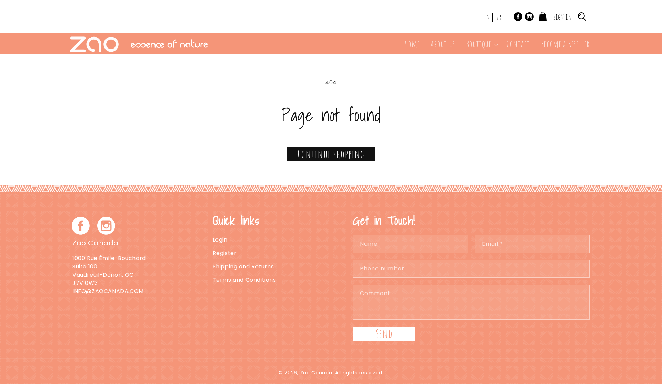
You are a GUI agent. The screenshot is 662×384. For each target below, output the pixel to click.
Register (225, 253)
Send (384, 334)
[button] (481, 44)
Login (220, 240)
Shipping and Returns (243, 266)
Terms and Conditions (244, 280)
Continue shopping (331, 154)
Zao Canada (316, 372)
